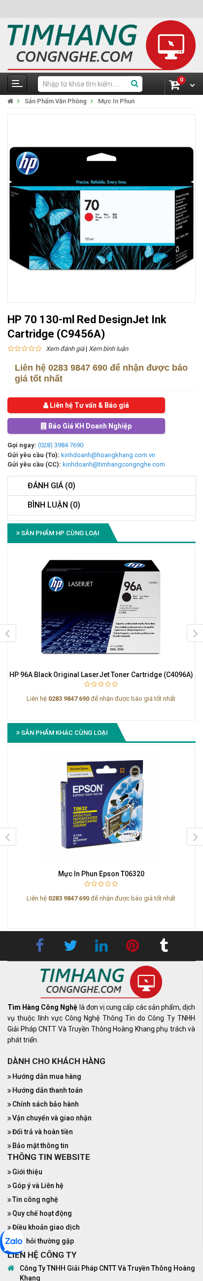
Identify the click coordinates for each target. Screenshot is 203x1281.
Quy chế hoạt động (42, 1213)
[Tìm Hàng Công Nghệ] (101, 44)
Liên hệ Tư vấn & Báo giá (88, 405)
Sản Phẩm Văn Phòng (56, 101)
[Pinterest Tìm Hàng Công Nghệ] (132, 946)
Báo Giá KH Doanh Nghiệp (89, 426)
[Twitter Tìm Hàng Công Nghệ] (70, 946)
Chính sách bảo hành (45, 1104)
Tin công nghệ (35, 1199)
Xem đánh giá (65, 348)
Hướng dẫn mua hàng (46, 1076)
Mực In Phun (116, 101)
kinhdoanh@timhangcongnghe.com (114, 464)
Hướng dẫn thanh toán (47, 1090)
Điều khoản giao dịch (46, 1227)
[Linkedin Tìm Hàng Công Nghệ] (101, 946)
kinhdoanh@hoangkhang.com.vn (108, 455)
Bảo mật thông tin (40, 1146)
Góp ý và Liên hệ (38, 1186)
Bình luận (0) (54, 505)
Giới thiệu (27, 1172)
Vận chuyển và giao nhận (52, 1118)
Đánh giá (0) (51, 485)
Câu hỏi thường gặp (43, 1241)
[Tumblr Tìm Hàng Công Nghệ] (163, 946)
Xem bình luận (108, 348)
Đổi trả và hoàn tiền (42, 1132)
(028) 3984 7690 (60, 445)
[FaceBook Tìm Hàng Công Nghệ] (39, 946)
